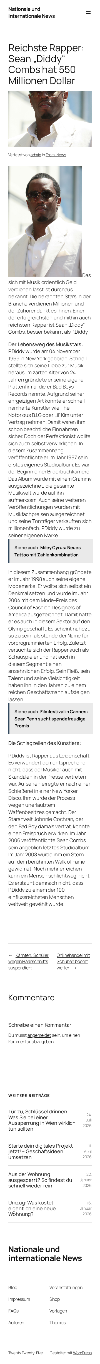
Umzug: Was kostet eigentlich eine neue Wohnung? (32, 1208)
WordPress (82, 1352)
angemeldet (39, 1035)
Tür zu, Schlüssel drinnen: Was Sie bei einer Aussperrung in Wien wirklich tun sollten (42, 1120)
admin (36, 154)
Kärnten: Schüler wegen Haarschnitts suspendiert (28, 961)
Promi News (56, 154)
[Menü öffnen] (88, 12)
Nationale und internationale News (31, 12)
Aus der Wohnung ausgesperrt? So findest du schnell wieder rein (40, 1179)
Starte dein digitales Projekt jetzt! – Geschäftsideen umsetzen (40, 1151)
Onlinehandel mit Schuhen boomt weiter (73, 961)
